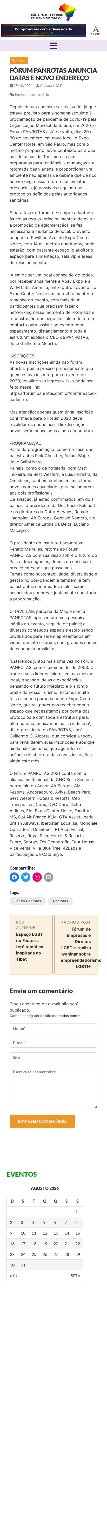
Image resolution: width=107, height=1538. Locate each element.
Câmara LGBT (53, 12)
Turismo (18, 61)
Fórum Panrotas (28, 901)
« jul (14, 1275)
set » (75, 1275)
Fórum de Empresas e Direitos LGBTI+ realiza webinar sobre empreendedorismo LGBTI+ (81, 947)
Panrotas (60, 901)
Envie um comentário (32, 94)
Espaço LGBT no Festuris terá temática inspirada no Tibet (29, 947)
